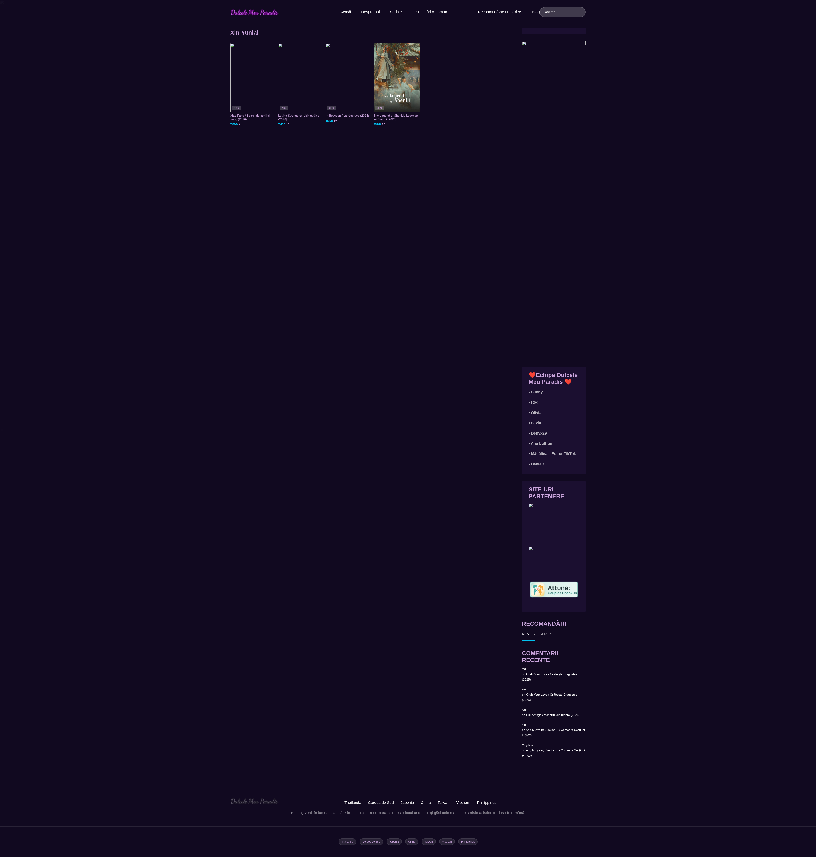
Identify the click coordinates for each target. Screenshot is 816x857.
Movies (528, 634)
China (426, 803)
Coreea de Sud (381, 803)
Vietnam (463, 803)
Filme (463, 12)
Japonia (407, 803)
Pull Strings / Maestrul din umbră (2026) (553, 715)
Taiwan (443, 803)
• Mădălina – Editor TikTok (552, 454)
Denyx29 (539, 433)
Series (546, 634)
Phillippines (486, 803)
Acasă (345, 12)
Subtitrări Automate (432, 12)
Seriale (396, 12)
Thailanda (352, 803)
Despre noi (370, 12)
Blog (536, 12)
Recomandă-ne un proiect (500, 12)
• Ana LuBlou (540, 443)
